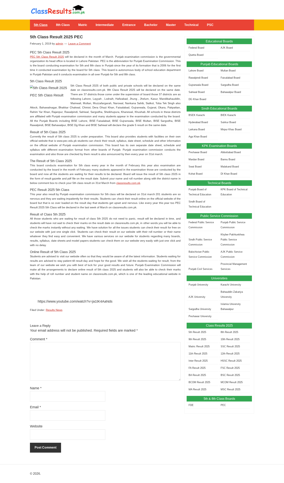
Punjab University (198, 284)
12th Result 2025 (230, 353)
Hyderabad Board (198, 122)
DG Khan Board (197, 99)
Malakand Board (230, 166)
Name (36, 388)
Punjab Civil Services (201, 269)
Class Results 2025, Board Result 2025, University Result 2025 (142, 9)
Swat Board (195, 166)
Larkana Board (197, 129)
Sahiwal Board (197, 92)
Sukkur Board (228, 122)
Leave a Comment (79, 43)
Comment (38, 339)
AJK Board (227, 47)
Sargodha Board (230, 84)
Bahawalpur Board (231, 92)
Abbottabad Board (231, 152)
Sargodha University (200, 309)
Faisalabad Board (230, 77)
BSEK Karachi (197, 115)
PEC (223, 405)
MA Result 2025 (197, 389)
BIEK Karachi (228, 115)
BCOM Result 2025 (199, 382)
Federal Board (196, 47)
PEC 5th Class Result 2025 (47, 56)
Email (35, 407)
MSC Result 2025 (230, 389)
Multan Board (228, 70)
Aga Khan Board (198, 136)
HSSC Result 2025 (231, 360)
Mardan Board (196, 159)
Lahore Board (196, 70)
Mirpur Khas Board (231, 129)
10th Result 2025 (230, 339)
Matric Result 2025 (199, 346)
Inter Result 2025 (198, 360)
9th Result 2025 (197, 339)
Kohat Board (195, 173)
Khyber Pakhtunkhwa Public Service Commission (232, 239)
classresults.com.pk (128, 182)
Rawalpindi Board (198, 77)
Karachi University (231, 284)
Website (36, 426)
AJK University (197, 296)
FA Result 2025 (197, 367)
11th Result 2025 (198, 353)
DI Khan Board (229, 173)
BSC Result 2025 (230, 375)
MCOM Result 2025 (232, 382)
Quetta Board (196, 54)
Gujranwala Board (198, 84)
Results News (54, 309)
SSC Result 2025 (230, 346)
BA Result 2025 (197, 375)
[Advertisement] (219, 445)
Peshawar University (200, 316)
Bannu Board (228, 159)
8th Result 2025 (229, 332)
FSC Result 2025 (230, 367)
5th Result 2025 (197, 332)
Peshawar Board (198, 152)
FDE (191, 405)
